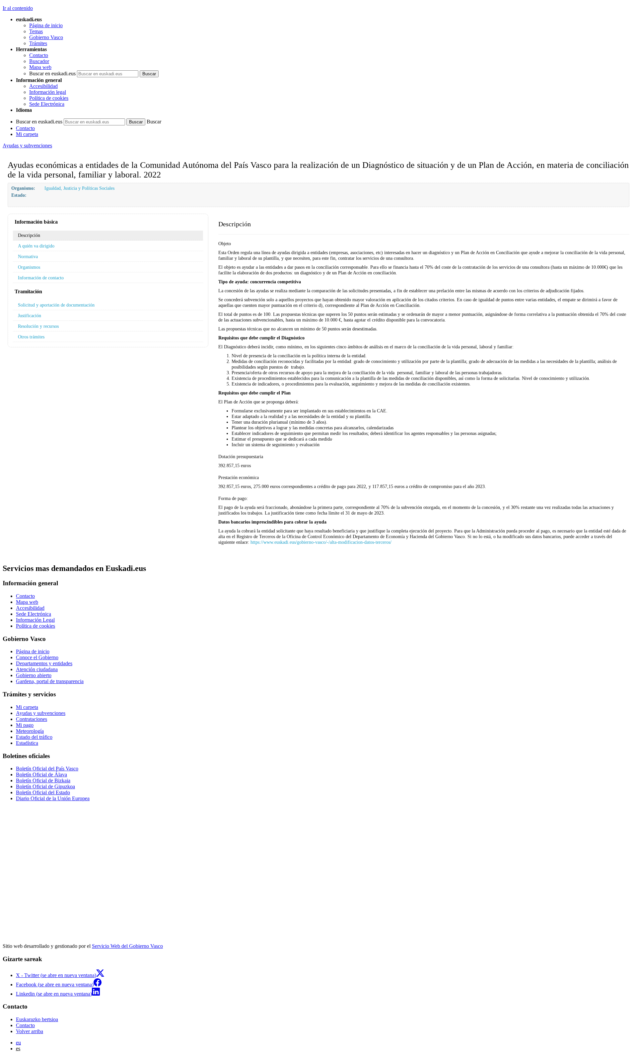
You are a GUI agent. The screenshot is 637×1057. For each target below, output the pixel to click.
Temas (36, 31)
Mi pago (25, 725)
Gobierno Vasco (46, 37)
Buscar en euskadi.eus (52, 73)
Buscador (39, 61)
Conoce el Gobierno (37, 657)
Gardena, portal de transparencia (50, 681)
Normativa (28, 256)
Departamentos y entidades (44, 663)
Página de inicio (46, 25)
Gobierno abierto (33, 675)
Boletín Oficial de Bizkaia (43, 780)
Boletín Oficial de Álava (41, 774)
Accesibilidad (43, 86)
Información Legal (35, 620)
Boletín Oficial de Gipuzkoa (45, 786)
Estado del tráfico (34, 737)
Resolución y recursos (38, 326)
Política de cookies (48, 98)
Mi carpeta (27, 134)
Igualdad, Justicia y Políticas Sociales (79, 188)
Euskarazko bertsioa (37, 1019)
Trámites (38, 43)
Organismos (29, 267)
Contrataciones (31, 719)
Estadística (27, 743)
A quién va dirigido (36, 245)
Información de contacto (41, 277)
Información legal (47, 92)
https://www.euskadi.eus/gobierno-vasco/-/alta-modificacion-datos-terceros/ (320, 542)
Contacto (38, 55)
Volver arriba (29, 1031)
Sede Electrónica (46, 104)
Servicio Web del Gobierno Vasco (127, 946)
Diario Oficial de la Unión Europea (53, 798)
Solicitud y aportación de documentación (56, 305)
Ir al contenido (18, 8)
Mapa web (40, 67)
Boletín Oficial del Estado (43, 792)
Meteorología (30, 731)
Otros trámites (31, 336)
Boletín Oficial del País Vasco (47, 768)
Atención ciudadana (37, 669)
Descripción (29, 235)
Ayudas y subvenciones (27, 145)
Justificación (29, 315)
